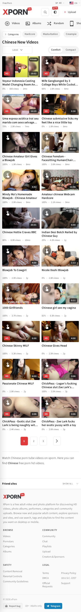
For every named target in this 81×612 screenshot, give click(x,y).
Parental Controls (12, 576)
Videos (6, 536)
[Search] (45, 12)
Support (65, 583)
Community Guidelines (15, 581)
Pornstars (8, 541)
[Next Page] (57, 441)
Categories (13, 34)
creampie (71, 34)
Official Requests (47, 585)
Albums (7, 551)
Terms (45, 573)
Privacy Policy (68, 573)
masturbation (50, 34)
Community (49, 536)
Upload (46, 551)
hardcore (30, 34)
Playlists (46, 546)
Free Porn (7, 3)
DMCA (45, 578)
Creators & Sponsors (53, 557)
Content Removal (12, 571)
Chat (45, 541)
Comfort (55, 50)
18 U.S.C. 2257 (68, 578)
